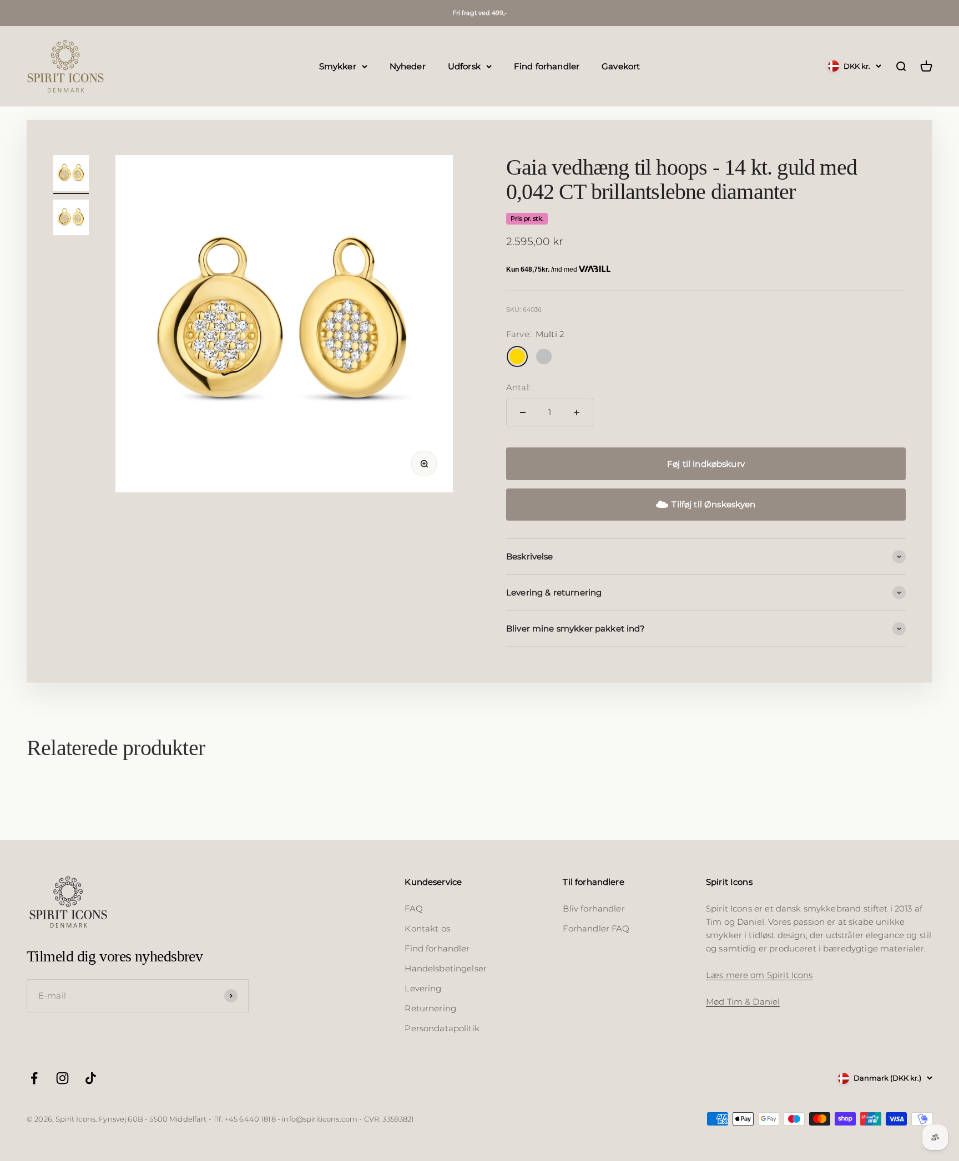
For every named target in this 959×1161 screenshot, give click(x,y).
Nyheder (408, 65)
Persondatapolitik (442, 1028)
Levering (423, 988)
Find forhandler (546, 65)
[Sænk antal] (523, 412)
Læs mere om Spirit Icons (759, 975)
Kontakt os (427, 928)
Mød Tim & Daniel (743, 1001)
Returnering (430, 1008)
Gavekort (621, 65)
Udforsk (464, 65)
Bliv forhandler (593, 908)
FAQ (413, 908)
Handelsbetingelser (446, 968)
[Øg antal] (577, 412)
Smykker (337, 65)
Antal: (518, 387)
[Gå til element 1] (71, 174)
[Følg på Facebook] (34, 1078)
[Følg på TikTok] (90, 1078)
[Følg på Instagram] (62, 1078)
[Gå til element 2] (71, 219)
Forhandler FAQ (596, 928)
